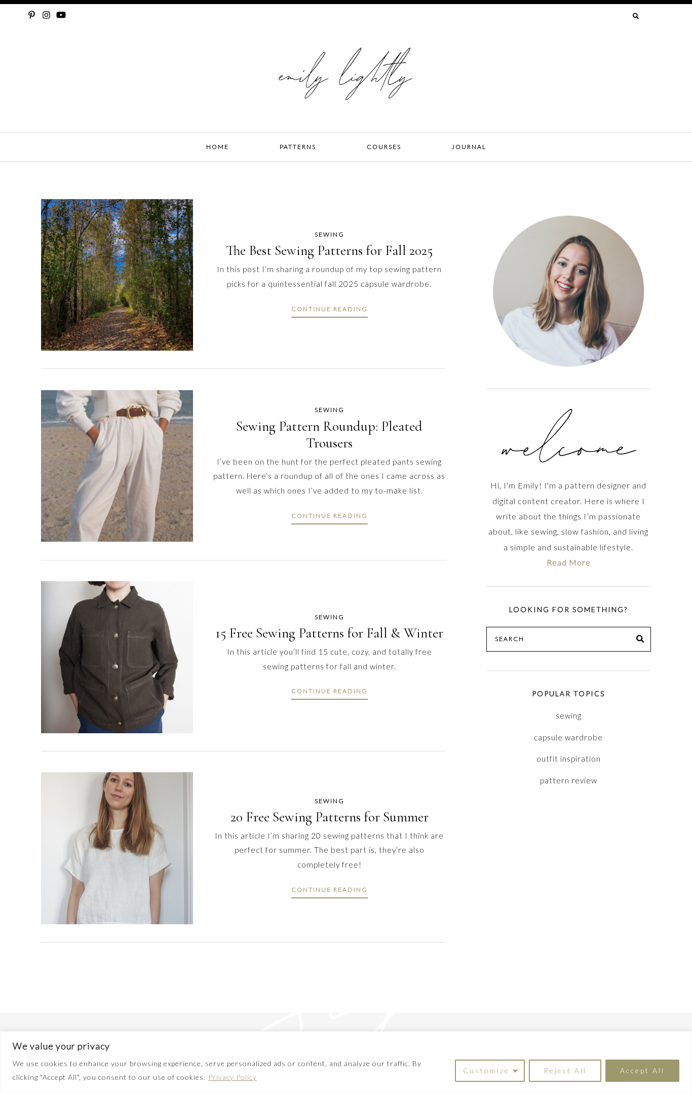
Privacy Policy (232, 1077)
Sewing (329, 234)
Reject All (565, 1070)
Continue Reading (329, 309)
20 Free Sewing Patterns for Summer (329, 816)
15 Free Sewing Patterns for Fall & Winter (329, 633)
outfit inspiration (568, 758)
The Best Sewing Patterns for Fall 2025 (329, 250)
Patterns (298, 146)
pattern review (568, 780)
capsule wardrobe (568, 737)
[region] (346, 1062)
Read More (569, 562)
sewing (569, 715)
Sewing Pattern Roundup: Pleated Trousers (329, 434)
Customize (486, 1070)
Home (217, 146)
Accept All (642, 1070)
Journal (469, 146)
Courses (384, 146)
